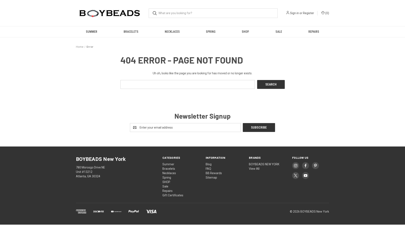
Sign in (294, 13)
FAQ (208, 168)
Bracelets (131, 31)
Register (308, 13)
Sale (278, 31)
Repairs (313, 31)
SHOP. (245, 31)
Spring (210, 31)
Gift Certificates (172, 195)
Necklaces (172, 31)
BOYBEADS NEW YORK (264, 164)
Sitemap (211, 177)
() (327, 13)
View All (254, 168)
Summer (91, 31)
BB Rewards (214, 173)
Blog (209, 164)
